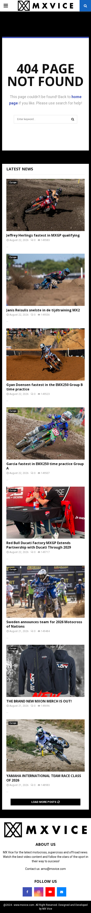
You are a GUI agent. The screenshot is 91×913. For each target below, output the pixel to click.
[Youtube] (50, 892)
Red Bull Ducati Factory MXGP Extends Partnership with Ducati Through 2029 (38, 545)
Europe (13, 182)
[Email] (61, 892)
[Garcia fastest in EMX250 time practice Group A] (45, 433)
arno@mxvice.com (53, 869)
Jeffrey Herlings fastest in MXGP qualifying (43, 235)
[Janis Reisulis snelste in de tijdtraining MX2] (45, 280)
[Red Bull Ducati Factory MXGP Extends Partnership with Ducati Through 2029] (45, 513)
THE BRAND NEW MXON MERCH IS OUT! (39, 701)
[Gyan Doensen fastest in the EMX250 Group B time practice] (45, 354)
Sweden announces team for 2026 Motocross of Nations (44, 624)
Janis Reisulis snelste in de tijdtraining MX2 (43, 310)
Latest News (19, 168)
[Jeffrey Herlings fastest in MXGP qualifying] (45, 205)
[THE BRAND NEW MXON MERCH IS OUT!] (45, 671)
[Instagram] (38, 892)
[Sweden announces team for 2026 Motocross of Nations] (45, 592)
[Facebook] (27, 892)
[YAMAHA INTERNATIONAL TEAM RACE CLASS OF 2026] (45, 745)
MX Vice (47, 908)
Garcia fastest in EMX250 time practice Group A (45, 466)
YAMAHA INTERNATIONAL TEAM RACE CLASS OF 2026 (43, 778)
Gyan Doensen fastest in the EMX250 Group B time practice (44, 386)
